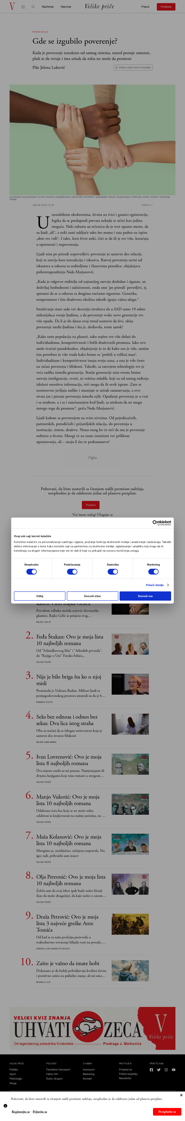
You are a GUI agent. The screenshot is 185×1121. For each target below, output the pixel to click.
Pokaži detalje (155, 585)
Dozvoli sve (145, 595)
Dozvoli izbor (92, 595)
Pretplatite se (167, 1112)
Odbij (39, 595)
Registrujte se (21, 1112)
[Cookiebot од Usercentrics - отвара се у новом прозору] (155, 523)
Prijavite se (40, 1112)
